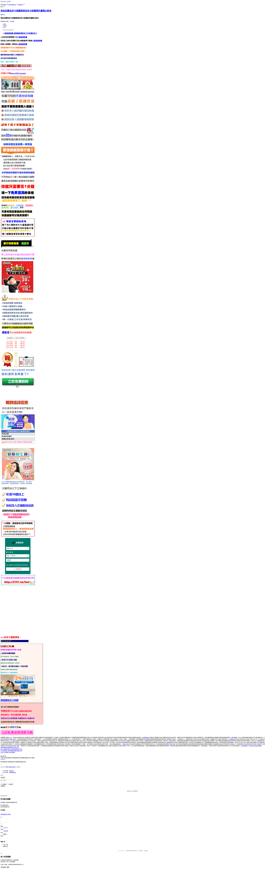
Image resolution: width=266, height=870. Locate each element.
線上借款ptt (13, 740)
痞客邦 (10, 767)
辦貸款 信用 (125, 744)
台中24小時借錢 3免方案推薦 (8, 752)
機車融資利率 (170, 742)
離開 (8, 867)
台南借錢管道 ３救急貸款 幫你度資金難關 (251, 745)
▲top (2, 775)
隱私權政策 (141, 850)
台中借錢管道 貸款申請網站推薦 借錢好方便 (11, 750)
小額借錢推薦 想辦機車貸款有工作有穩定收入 (20, 33)
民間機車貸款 (12, 772)
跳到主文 (3, 14)
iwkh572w (3, 759)
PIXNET (122, 850)
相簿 (4, 24)
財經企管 (11, 770)
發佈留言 (3, 786)
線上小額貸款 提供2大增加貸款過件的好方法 (11, 749)
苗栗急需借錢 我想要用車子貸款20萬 (10, 747)
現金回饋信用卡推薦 (6, 814)
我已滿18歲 (3, 867)
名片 (4, 27)
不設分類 (12, 21)
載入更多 (3, 777)
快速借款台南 (145, 737)
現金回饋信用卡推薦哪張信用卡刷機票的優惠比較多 (26, 10)
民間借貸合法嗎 (233, 739)
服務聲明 (146, 850)
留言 (14, 767)
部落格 (5, 25)
